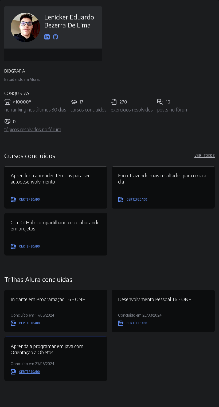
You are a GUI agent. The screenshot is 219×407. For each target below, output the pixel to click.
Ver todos (204, 155)
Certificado (29, 199)
